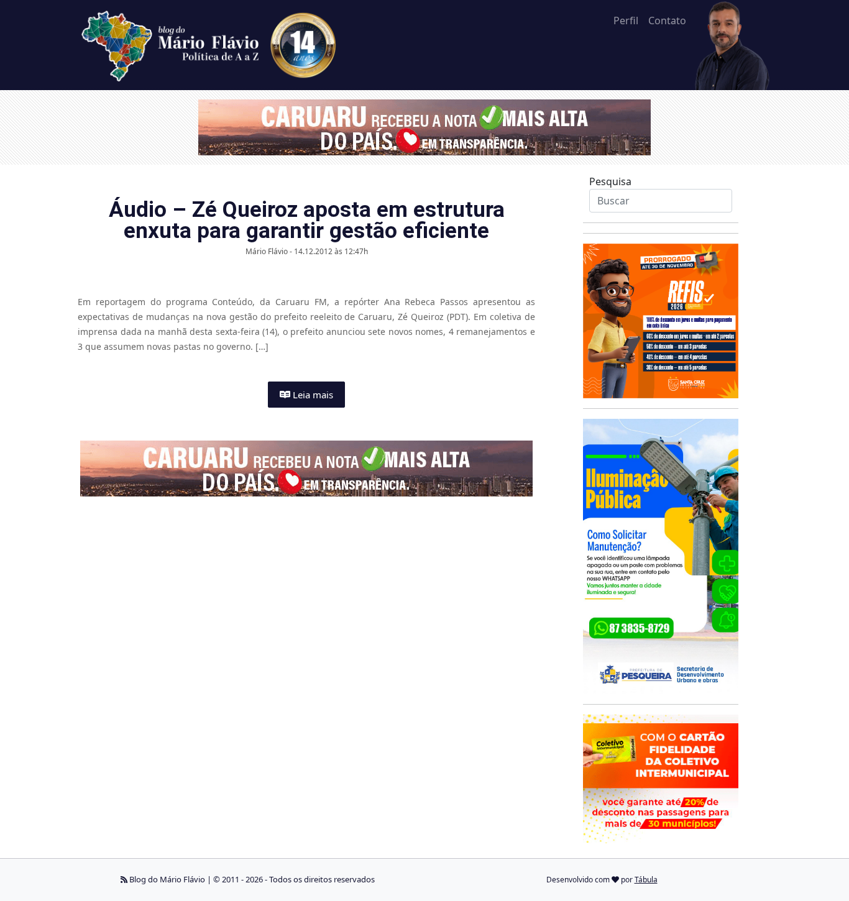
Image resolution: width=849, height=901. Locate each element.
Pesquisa (610, 181)
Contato (667, 20)
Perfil (625, 20)
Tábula (646, 879)
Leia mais (311, 394)
